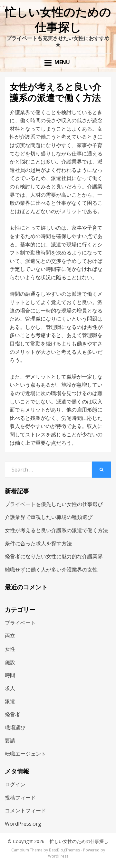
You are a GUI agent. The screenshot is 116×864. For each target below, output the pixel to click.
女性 (10, 648)
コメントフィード (25, 810)
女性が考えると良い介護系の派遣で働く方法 (56, 530)
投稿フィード (20, 797)
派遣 (10, 701)
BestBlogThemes (64, 850)
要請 (10, 740)
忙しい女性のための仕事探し (79, 841)
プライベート (20, 622)
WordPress (58, 856)
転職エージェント (25, 753)
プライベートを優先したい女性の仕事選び (54, 504)
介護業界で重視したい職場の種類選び (48, 517)
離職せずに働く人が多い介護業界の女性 (51, 569)
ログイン (15, 784)
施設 (10, 662)
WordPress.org (23, 823)
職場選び (15, 727)
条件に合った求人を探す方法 (38, 543)
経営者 (12, 714)
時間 (10, 675)
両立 (10, 635)
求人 (10, 688)
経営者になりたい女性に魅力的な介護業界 (54, 556)
